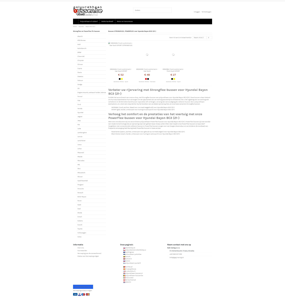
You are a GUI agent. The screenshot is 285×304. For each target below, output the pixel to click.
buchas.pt (128, 267)
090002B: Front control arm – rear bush (147, 70)
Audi (78, 44)
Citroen (80, 64)
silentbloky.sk (130, 248)
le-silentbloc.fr (130, 271)
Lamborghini (82, 133)
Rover (79, 201)
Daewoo (80, 76)
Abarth (80, 36)
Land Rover (81, 141)
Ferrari (79, 96)
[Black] (119, 79)
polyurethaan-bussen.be (134, 275)
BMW (79, 52)
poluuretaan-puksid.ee (133, 254)
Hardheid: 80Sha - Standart (147, 81)
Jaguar (79, 116)
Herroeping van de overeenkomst (89, 253)
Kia (78, 124)
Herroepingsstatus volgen (82, 291)
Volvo (79, 237)
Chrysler (80, 60)
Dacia (79, 72)
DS (78, 88)
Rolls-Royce (81, 197)
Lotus (79, 149)
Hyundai (80, 112)
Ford (79, 104)
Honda (79, 108)
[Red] (146, 79)
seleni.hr (128, 282)
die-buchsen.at (130, 280)
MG (78, 165)
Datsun (80, 80)
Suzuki (79, 225)
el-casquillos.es (130, 269)
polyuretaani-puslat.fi (133, 263)
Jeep (79, 120)
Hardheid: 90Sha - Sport (121, 81)
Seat (79, 209)
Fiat (78, 100)
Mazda (79, 157)
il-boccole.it (129, 278)
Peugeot (80, 185)
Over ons (80, 248)
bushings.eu (129, 252)
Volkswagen (81, 233)
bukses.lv (128, 259)
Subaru (80, 221)
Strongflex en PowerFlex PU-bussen (86, 31)
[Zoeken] (169, 10)
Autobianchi (81, 48)
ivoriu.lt (127, 256)
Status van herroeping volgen (88, 256)
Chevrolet (80, 56)
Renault (80, 193)
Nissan (80, 177)
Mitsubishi (81, 173)
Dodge (79, 84)
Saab (79, 205)
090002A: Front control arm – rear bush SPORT (121, 70)
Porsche (80, 189)
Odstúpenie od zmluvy (83, 287)
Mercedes (80, 161)
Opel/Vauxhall (82, 181)
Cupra (79, 68)
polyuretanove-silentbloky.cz (135, 250)
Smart (79, 217)
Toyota (79, 229)
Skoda (79, 213)
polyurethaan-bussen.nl (134, 273)
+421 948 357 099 (176, 254)
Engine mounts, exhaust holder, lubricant (92, 92)
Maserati (80, 153)
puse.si (127, 261)
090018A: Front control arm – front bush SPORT (173, 70)
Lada (79, 129)
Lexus (79, 145)
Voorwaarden (82, 251)
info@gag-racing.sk (177, 257)
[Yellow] (122, 79)
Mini (78, 169)
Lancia (79, 137)
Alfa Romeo (81, 40)
